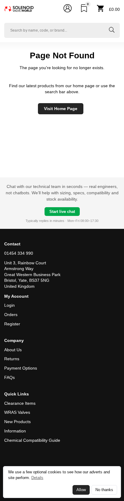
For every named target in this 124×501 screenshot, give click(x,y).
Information (15, 431)
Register (12, 323)
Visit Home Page (60, 108)
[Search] (112, 30)
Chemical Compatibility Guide (32, 440)
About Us (13, 349)
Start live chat (62, 211)
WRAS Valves (17, 412)
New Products (17, 421)
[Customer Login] (68, 9)
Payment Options (20, 368)
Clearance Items (20, 403)
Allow (81, 490)
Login (9, 305)
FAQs (9, 377)
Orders (10, 314)
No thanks (104, 490)
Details (37, 477)
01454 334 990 (18, 253)
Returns (11, 358)
